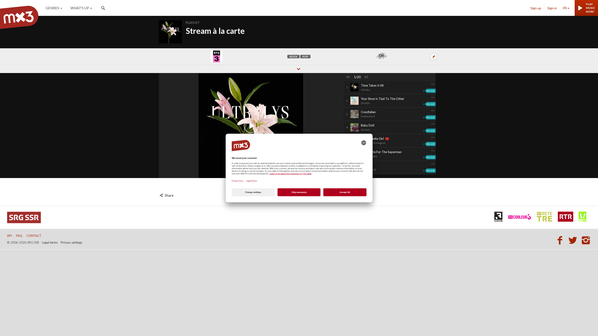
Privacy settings (71, 242)
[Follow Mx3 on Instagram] (586, 240)
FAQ (19, 236)
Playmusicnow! (590, 7)
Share (169, 195)
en (565, 8)
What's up (80, 8)
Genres (52, 8)
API (9, 236)
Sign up (535, 8)
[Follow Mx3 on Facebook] (561, 240)
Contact (33, 236)
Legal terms (50, 242)
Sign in (552, 8)
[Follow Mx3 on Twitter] (574, 240)
